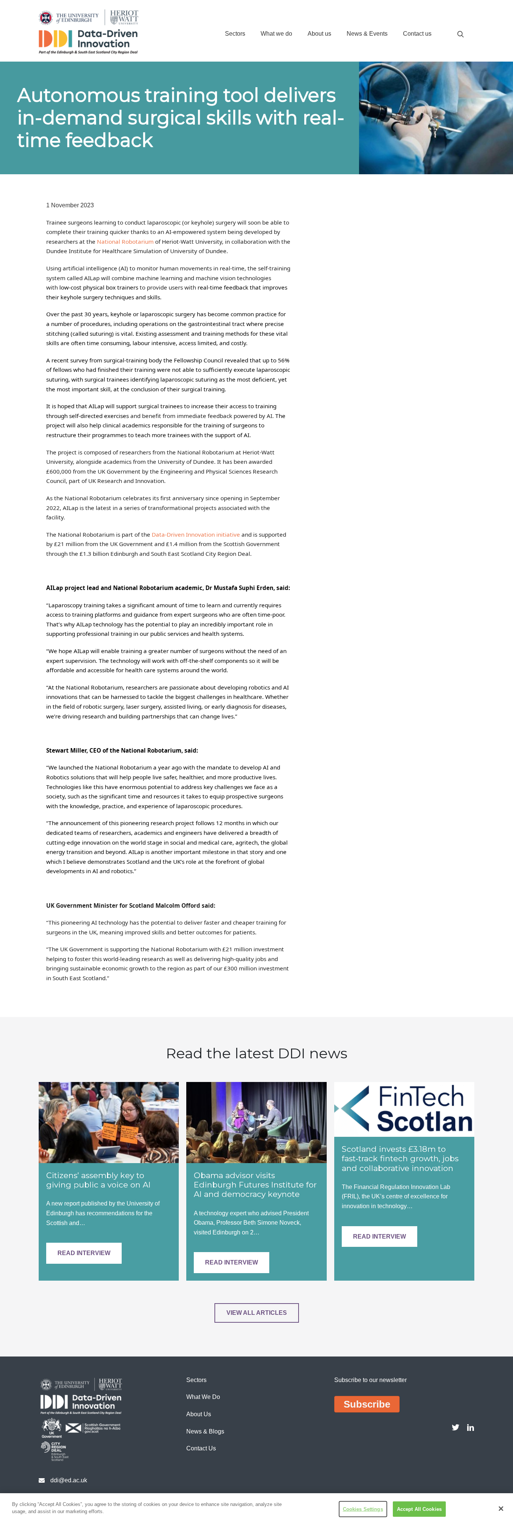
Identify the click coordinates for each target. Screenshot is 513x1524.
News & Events (367, 33)
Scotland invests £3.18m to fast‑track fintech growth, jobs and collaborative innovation (400, 1158)
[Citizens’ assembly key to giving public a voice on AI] (109, 1122)
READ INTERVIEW (83, 1253)
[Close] (501, 1508)
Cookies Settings (363, 1509)
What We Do (203, 1397)
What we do (276, 33)
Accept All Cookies (419, 1509)
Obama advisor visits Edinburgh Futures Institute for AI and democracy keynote (255, 1185)
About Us (198, 1414)
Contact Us (201, 1448)
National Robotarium (125, 241)
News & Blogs (205, 1431)
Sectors (235, 33)
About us (319, 33)
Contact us (417, 33)
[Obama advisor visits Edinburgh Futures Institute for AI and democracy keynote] (256, 1122)
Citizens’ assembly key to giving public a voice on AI (98, 1180)
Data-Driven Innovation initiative (196, 534)
